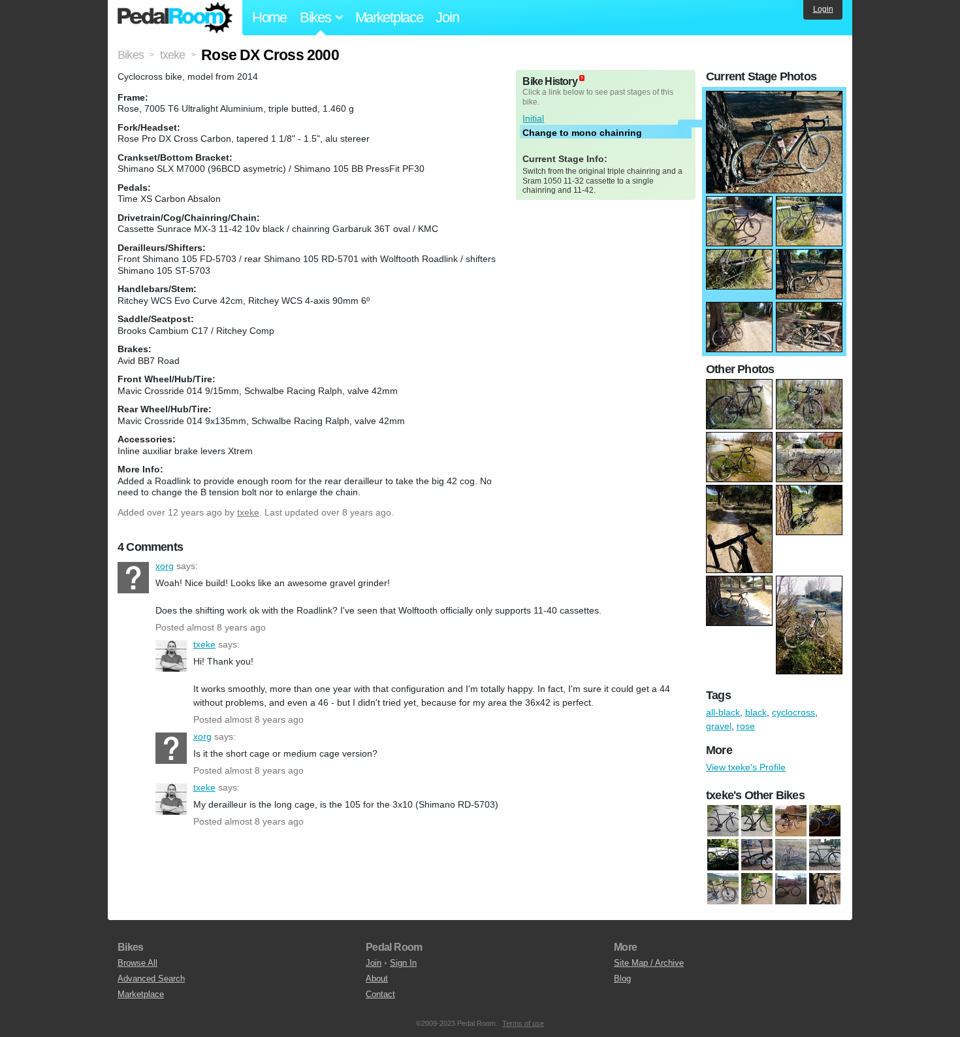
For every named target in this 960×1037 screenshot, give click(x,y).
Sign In (403, 963)
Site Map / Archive (649, 963)
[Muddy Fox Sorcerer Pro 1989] (825, 889)
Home (269, 17)
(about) (582, 78)
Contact (380, 994)
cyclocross (793, 712)
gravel (718, 726)
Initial (533, 118)
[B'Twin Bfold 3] (757, 855)
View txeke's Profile (746, 767)
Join (447, 17)
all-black (723, 712)
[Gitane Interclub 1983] (791, 889)
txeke (248, 512)
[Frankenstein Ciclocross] (757, 889)
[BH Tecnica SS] (723, 855)
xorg (133, 577)
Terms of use (523, 1023)
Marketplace (389, 17)
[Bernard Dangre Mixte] (791, 821)
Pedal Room (175, 17)
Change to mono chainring (582, 132)
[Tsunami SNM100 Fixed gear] (757, 821)
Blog (622, 978)
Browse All (137, 963)
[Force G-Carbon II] (723, 889)
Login (823, 9)
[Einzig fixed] (825, 855)
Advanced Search (151, 978)
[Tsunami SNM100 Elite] (723, 821)
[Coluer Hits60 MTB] (791, 855)
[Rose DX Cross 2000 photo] (774, 97)
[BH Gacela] (825, 821)
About (377, 978)
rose (746, 726)
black (756, 712)
